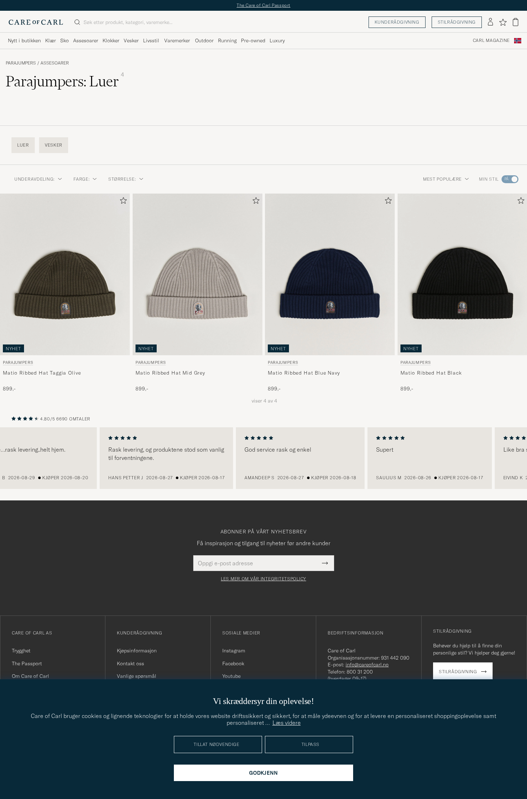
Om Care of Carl (30, 676)
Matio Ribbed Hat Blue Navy (304, 373)
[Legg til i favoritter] (122, 202)
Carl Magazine (491, 40)
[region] (263, 458)
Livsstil (151, 40)
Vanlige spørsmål (136, 676)
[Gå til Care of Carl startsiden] (36, 22)
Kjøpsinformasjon (137, 650)
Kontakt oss (130, 663)
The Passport (27, 663)
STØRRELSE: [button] (122, 179)
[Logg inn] (490, 22)
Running (227, 40)
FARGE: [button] (81, 179)
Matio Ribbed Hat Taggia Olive (42, 373)
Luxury (277, 40)
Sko (64, 40)
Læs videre (286, 722)
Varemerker (177, 40)
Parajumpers (21, 63)
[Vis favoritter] (503, 22)
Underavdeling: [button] (34, 179)
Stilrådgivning (457, 22)
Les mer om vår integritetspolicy (263, 579)
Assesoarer (85, 40)
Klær (50, 40)
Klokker (111, 40)
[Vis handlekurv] (515, 22)
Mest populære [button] (442, 179)
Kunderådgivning (397, 22)
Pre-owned (253, 40)
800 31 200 (360, 672)
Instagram (233, 650)
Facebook (233, 663)
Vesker (131, 40)
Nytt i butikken (24, 40)
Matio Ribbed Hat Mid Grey (170, 373)
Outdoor (204, 40)
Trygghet (21, 650)
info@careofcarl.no (367, 664)
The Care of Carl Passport (263, 5)
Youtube (231, 676)
